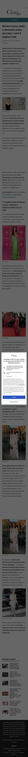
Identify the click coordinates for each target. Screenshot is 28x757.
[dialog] (14, 378)
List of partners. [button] (21, 384)
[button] (14, 376)
